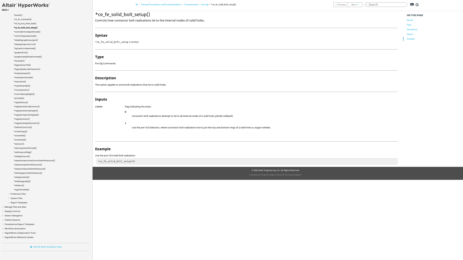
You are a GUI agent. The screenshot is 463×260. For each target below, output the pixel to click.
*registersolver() (22, 119)
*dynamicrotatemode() (25, 48)
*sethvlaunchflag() (22, 152)
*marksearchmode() (23, 77)
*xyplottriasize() (21, 189)
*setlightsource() (22, 156)
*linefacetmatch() (22, 73)
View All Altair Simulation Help (47, 246)
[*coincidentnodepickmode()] (356, 4)
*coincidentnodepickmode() (27, 31)
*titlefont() (19, 185)
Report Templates (19, 202)
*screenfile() (20, 135)
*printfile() (19, 98)
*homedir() (19, 60)
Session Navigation (14, 215)
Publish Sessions (12, 219)
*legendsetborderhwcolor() (27, 69)
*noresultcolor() (21, 89)
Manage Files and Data (15, 206)
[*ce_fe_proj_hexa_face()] (340, 4)
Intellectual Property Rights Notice (266, 174)
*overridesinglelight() (24, 94)
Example (411, 38)
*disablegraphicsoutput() (26, 40)
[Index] (410, 7)
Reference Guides (19, 237)
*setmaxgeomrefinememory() (28, 173)
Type (409, 24)
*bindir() (18, 15)
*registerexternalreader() (26, 110)
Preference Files (18, 193)
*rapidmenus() (21, 102)
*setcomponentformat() (25, 148)
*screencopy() (20, 131)
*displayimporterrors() (25, 44)
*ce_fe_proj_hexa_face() (25, 23)
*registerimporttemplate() (26, 114)
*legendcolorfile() (22, 65)
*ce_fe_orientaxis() (22, 19)
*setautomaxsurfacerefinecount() (29, 168)
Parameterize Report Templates (19, 224)
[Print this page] (417, 6)
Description (412, 29)
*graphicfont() (21, 52)
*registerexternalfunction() (27, 106)
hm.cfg (204, 4)
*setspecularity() (21, 177)
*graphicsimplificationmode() (28, 56)
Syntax (410, 20)
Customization (191, 4)
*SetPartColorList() (23, 127)
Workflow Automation (15, 228)
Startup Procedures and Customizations (161, 4)
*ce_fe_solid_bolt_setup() (25, 27)
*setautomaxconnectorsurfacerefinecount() (34, 160)
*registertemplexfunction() (26, 123)
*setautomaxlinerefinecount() (28, 164)
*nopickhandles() (22, 85)
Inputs (410, 34)
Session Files (16, 198)
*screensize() (20, 139)
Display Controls (12, 211)
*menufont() (20, 81)
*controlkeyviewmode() (25, 35)
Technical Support (292, 174)
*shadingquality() (22, 181)
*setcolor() (19, 143)
